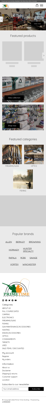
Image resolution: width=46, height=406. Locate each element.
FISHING (23, 191)
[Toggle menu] (41, 5)
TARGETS (6, 342)
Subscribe (36, 389)
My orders (6, 359)
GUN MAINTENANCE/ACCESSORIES (16, 327)
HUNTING (6, 330)
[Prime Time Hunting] (5, 5)
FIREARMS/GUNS (12, 166)
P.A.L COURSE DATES (10, 311)
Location (5, 380)
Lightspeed (6, 401)
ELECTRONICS (8, 317)
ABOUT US (6, 308)
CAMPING (6, 314)
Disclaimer (6, 370)
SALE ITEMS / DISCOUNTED (13, 348)
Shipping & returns (9, 374)
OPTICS (34, 166)
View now (37, 24)
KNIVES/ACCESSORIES (11, 333)
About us (6, 367)
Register (5, 356)
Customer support (9, 377)
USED (4, 345)
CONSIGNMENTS (9, 339)
